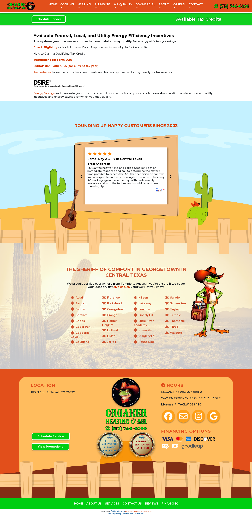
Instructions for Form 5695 (53, 59)
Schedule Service (49, 19)
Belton (80, 309)
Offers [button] (179, 4)
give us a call (122, 287)
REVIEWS (151, 503)
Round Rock (147, 342)
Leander (145, 309)
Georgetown (116, 309)
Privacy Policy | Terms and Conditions (126, 514)
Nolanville (145, 330)
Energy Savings (44, 93)
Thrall (174, 327)
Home (53, 4)
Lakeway (145, 303)
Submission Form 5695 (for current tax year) (66, 66)
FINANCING (170, 503)
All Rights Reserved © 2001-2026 (138, 511)
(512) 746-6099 (234, 6)
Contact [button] (196, 4)
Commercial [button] (145, 4)
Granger (113, 315)
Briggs (80, 321)
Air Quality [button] (123, 4)
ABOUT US (94, 503)
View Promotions (50, 446)
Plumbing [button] (102, 4)
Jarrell (111, 342)
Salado (175, 297)
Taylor (174, 309)
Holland (112, 330)
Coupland (82, 342)
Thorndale (177, 321)
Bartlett (81, 303)
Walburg (176, 332)
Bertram (81, 315)
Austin (80, 297)
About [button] (164, 4)
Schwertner (178, 303)
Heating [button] (84, 4)
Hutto (111, 336)
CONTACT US (132, 503)
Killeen (143, 297)
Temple (175, 315)
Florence (113, 297)
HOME (78, 503)
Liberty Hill (146, 315)
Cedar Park (84, 327)
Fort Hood (114, 303)
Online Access (118, 511)
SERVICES (112, 503)
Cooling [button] (67, 4)
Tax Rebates (42, 72)
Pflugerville (146, 336)
